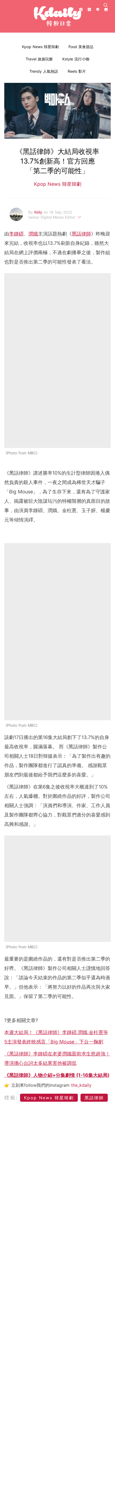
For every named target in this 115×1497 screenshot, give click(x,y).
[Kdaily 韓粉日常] (57, 16)
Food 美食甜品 (80, 46)
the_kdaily (81, 1085)
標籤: (11, 1097)
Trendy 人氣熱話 (43, 71)
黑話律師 (81, 234)
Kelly (39, 212)
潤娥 (33, 234)
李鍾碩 (16, 234)
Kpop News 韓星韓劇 (40, 46)
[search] (105, 5)
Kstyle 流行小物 (75, 59)
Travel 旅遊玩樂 (39, 59)
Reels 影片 (77, 71)
